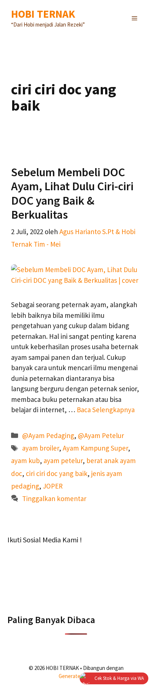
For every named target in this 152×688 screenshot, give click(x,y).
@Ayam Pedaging (48, 435)
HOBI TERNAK (43, 14)
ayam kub (25, 460)
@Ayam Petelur (101, 435)
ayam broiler (40, 448)
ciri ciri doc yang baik (56, 473)
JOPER (53, 486)
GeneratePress (76, 676)
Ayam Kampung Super (95, 448)
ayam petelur (63, 460)
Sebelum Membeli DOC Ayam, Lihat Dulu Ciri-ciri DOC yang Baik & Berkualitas (72, 193)
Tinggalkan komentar (54, 498)
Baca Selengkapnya (106, 409)
